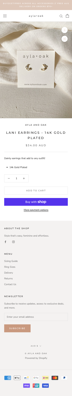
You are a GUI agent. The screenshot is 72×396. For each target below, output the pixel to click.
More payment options (36, 210)
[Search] (61, 15)
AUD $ (34, 346)
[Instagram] (13, 242)
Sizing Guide (11, 261)
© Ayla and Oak (36, 353)
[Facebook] (5, 242)
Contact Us (10, 284)
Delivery (8, 272)
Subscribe (17, 328)
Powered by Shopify (36, 358)
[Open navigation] (5, 15)
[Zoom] (65, 30)
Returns (8, 278)
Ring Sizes (9, 267)
